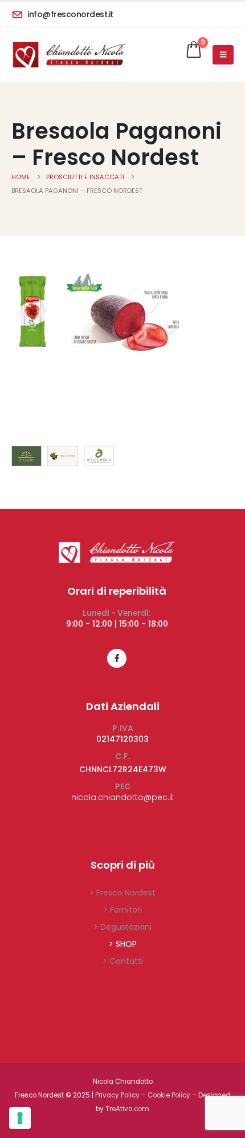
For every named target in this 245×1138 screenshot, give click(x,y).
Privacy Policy (117, 1095)
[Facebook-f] (116, 658)
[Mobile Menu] (223, 54)
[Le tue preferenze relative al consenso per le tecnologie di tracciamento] (20, 1118)
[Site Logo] (68, 55)
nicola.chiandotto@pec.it (122, 797)
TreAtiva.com (127, 1108)
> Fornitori (122, 909)
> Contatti (123, 961)
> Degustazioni (122, 927)
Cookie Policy (169, 1095)
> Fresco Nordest (122, 892)
